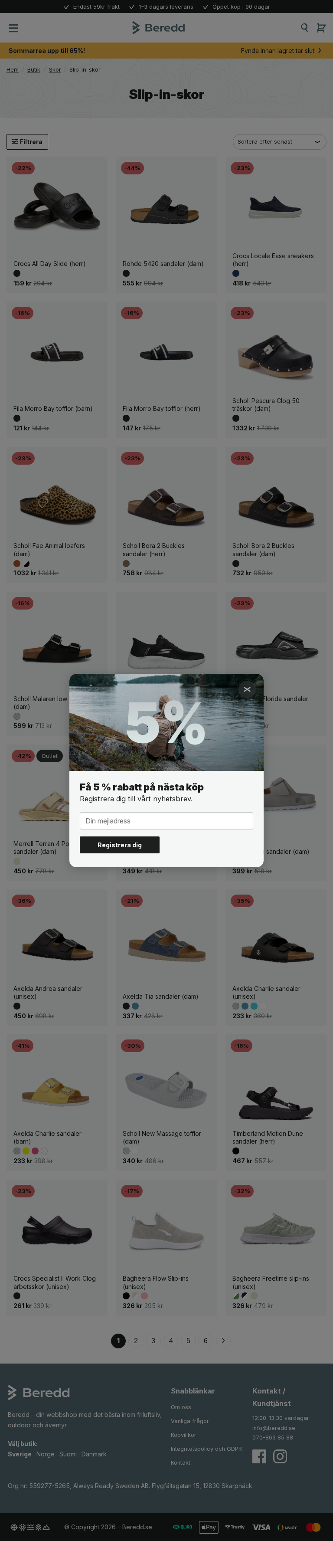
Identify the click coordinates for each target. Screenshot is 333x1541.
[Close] (247, 689)
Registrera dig (120, 845)
